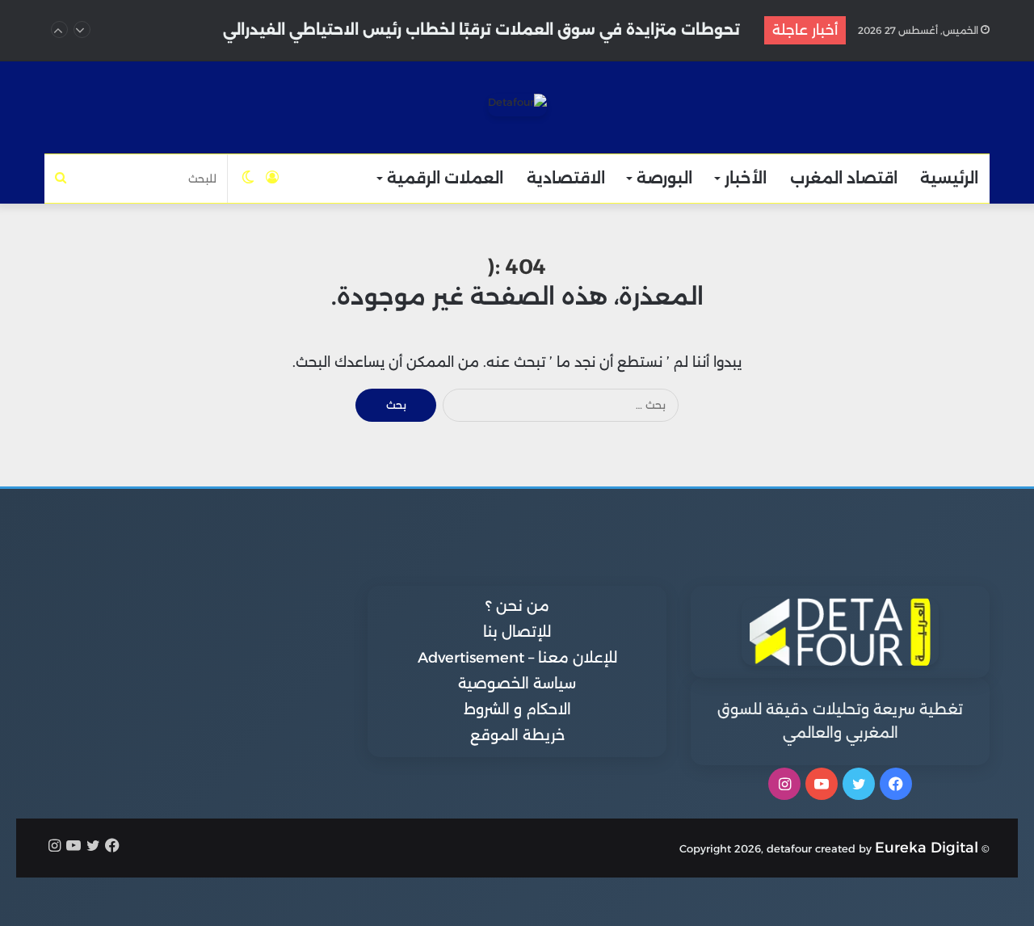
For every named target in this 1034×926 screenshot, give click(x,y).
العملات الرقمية (445, 178)
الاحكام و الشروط (517, 709)
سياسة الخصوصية (517, 683)
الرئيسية (949, 178)
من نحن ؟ (517, 606)
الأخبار (746, 178)
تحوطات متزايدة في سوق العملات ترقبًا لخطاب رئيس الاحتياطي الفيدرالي (481, 30)
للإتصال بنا (517, 632)
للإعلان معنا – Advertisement (517, 658)
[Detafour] (517, 105)
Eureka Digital (926, 848)
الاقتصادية (566, 178)
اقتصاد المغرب (843, 178)
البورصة (664, 178)
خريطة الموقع (517, 735)
